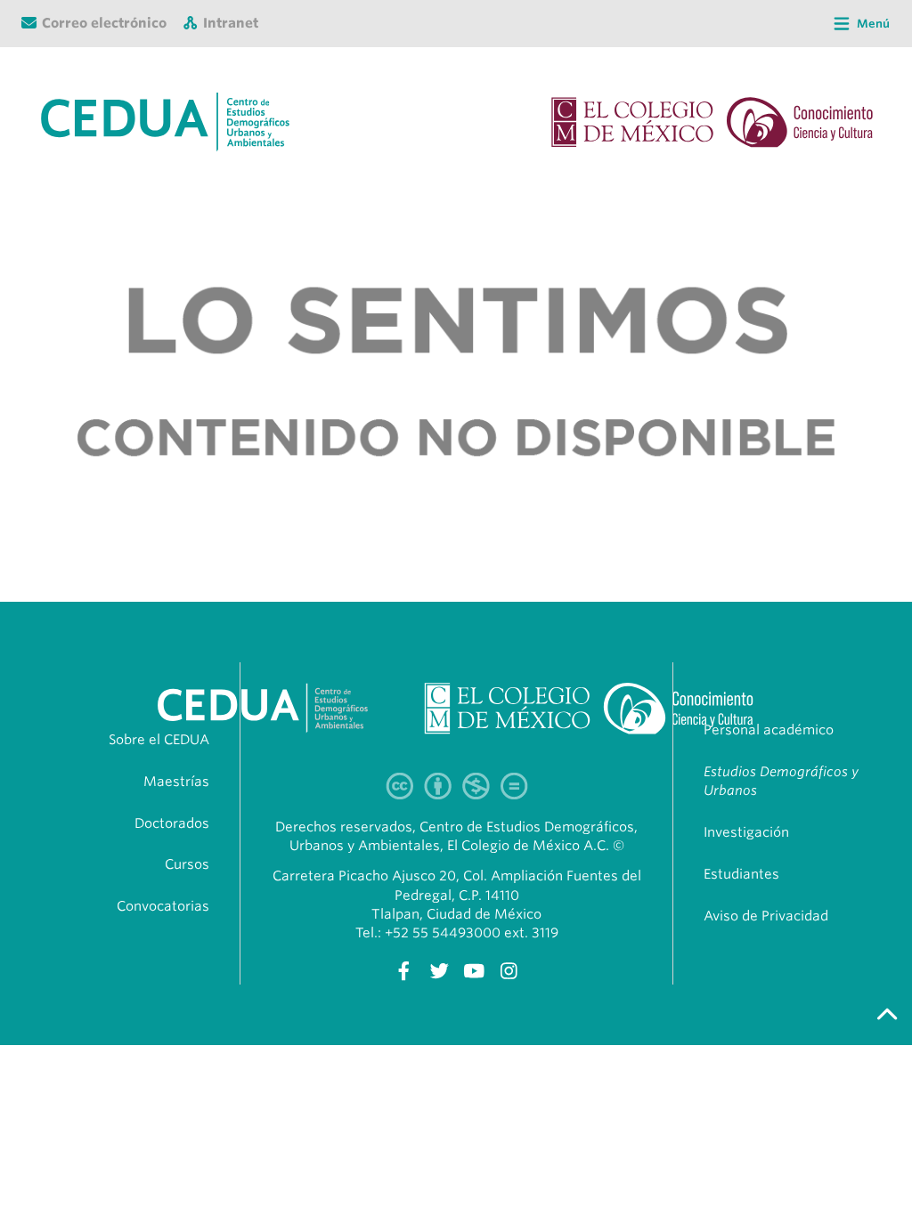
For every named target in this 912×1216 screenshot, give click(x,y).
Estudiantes (741, 874)
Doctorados (171, 823)
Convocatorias (163, 906)
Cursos (187, 864)
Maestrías (176, 782)
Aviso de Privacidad (766, 916)
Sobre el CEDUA (159, 740)
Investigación (746, 832)
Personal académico (769, 730)
